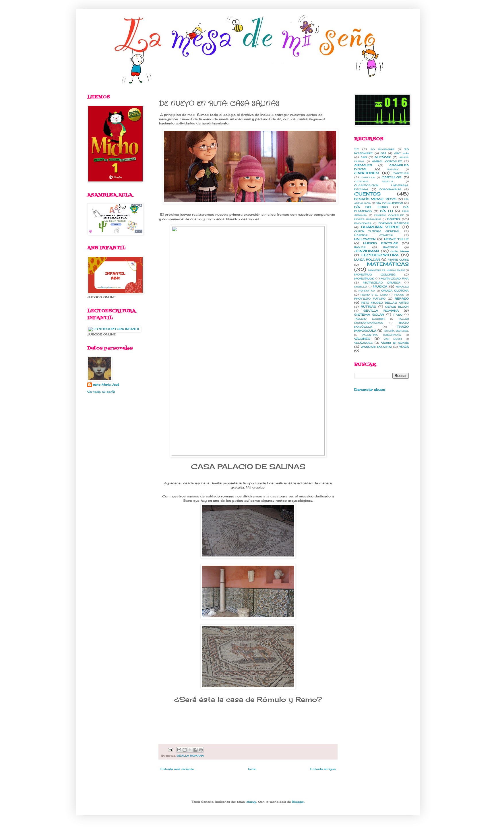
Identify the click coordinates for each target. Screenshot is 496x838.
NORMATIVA (367, 290)
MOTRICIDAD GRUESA (381, 282)
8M (383, 153)
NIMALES (402, 286)
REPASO (402, 298)
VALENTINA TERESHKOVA (381, 334)
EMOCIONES (362, 223)
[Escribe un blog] (184, 750)
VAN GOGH (393, 338)
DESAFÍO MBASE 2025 (375, 199)
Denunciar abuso (369, 390)
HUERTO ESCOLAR (380, 243)
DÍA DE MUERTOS (389, 203)
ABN (364, 157)
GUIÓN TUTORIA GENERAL (377, 231)
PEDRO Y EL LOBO (374, 294)
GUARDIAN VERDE (380, 227)
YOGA (404, 346)
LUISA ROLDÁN (367, 259)
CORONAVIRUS (390, 189)
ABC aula (401, 153)
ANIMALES (363, 165)
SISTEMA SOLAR (369, 314)
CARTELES (401, 173)
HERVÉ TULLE (396, 239)
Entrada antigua (323, 769)
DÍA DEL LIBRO (371, 207)
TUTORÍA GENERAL (396, 330)
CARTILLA (368, 177)
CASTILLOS (392, 177)
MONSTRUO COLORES (375, 274)
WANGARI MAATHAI (376, 346)
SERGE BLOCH (397, 306)
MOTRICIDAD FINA (395, 278)
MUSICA (380, 286)
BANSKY (393, 169)
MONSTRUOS (364, 278)
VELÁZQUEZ (363, 342)
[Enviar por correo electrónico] (179, 750)
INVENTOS (390, 247)
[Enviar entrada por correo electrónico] (170, 749)
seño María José (106, 384)
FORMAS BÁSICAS (394, 223)
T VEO (397, 314)
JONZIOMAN (366, 251)
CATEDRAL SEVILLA (373, 181)
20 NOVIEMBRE (382, 149)
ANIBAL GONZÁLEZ (387, 161)
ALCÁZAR (383, 157)
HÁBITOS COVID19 (373, 235)
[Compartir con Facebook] (195, 750)
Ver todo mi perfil (101, 391)
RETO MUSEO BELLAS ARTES (385, 302)
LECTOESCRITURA (380, 255)
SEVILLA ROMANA (190, 755)
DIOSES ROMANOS (367, 219)
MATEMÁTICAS (388, 264)
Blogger (298, 801)
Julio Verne (399, 251)
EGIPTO (393, 219)
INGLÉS (360, 247)
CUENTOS (367, 194)
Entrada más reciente (177, 769)
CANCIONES (366, 173)
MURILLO (360, 286)
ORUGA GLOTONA (395, 290)
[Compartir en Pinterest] (201, 750)
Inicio (252, 769)
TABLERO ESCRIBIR (369, 318)
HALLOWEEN (364, 239)
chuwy (251, 801)
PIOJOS (399, 294)
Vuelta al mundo (395, 342)
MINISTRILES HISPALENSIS (386, 270)
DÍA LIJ (386, 211)
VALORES (362, 338)
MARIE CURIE (398, 259)
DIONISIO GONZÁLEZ (389, 215)
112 (356, 149)
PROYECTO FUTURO (369, 298)
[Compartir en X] (190, 750)
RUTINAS (368, 306)
